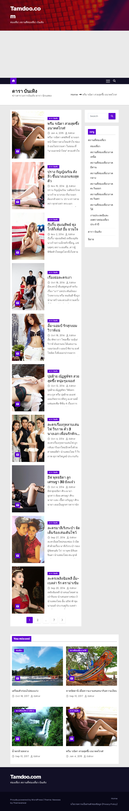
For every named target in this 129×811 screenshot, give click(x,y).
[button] (115, 80)
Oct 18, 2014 (58, 282)
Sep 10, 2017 (77, 696)
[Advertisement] (64, 54)
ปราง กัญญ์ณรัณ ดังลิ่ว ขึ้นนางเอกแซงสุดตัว (63, 176)
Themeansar (19, 802)
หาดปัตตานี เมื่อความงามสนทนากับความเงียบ (91, 690)
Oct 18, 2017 (22, 696)
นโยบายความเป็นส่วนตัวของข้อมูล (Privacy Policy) (94, 804)
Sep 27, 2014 (58, 537)
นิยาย (91, 239)
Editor (71, 133)
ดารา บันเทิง (53, 118)
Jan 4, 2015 (57, 133)
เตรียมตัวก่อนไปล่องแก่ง (25, 690)
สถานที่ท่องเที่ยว (97, 140)
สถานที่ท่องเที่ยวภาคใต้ (78, 650)
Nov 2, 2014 (57, 234)
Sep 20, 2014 (58, 588)
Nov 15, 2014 (58, 186)
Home (74, 94)
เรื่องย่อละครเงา (60, 277)
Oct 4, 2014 (58, 438)
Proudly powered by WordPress (26, 799)
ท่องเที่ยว (95, 146)
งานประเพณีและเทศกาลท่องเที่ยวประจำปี (99, 220)
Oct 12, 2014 (58, 385)
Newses (56, 799)
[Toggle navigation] (108, 81)
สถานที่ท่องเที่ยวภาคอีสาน (25, 711)
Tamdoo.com (25, 777)
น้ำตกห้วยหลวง (20, 751)
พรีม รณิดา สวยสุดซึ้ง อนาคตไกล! (84, 751)
